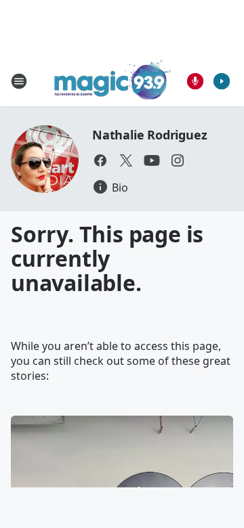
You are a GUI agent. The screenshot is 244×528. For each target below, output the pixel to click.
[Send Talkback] (195, 81)
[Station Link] (112, 81)
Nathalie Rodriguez (149, 135)
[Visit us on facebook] (100, 160)
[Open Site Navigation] (19, 81)
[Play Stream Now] (222, 81)
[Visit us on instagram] (177, 160)
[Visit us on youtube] (152, 160)
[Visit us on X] (126, 160)
